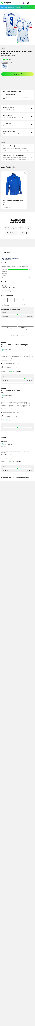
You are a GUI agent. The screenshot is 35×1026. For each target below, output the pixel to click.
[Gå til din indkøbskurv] (28, 3)
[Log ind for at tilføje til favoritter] (24, 173)
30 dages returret (10, 94)
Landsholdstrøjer (11, 233)
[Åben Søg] (20, 2)
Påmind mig (16, 74)
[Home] (6, 3)
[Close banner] (33, 7)
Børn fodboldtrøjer (10, 228)
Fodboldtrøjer (24, 233)
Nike (21, 228)
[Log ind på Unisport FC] (24, 3)
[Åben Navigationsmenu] (32, 3)
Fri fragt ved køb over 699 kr (13, 91)
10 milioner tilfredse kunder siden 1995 (16, 98)
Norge (28, 228)
